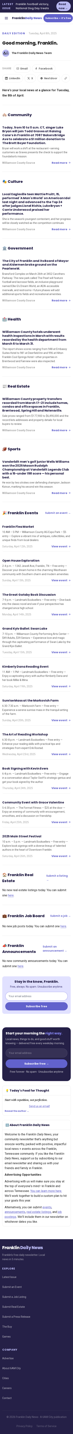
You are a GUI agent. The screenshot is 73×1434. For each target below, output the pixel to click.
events (46, 1207)
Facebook (46, 68)
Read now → (63, 6)
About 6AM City (11, 1368)
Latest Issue (9, 1277)
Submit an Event (12, 1286)
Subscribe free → (36, 1064)
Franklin (27, 18)
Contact (7, 1398)
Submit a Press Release (16, 1316)
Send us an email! (39, 1106)
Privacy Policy (24, 1426)
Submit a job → (60, 916)
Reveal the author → (17, 1111)
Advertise (8, 1358)
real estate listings (39, 1212)
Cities (5, 1378)
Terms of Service (46, 1426)
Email (24, 68)
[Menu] (6, 18)
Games (6, 1336)
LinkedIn (14, 78)
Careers (7, 1388)
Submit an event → (58, 513)
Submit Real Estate (13, 1306)
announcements (15, 1212)
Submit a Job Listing (14, 1296)
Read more (59, 163)
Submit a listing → (57, 878)
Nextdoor (50, 78)
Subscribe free (36, 1006)
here (11, 895)
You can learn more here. (46, 1191)
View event (59, 546)
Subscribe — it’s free (58, 18)
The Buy (7, 1326)
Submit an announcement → (55, 949)
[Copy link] (66, 78)
